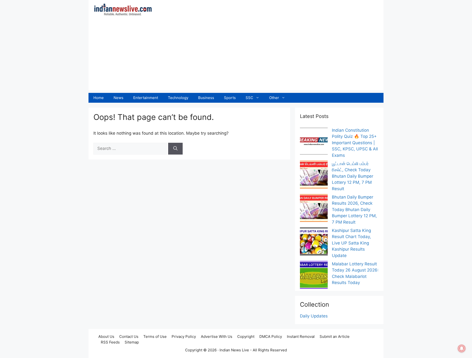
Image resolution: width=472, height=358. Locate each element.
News (118, 97)
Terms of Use (155, 336)
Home (98, 97)
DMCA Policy (270, 336)
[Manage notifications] (462, 348)
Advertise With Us (216, 336)
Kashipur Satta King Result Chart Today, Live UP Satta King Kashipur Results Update (351, 243)
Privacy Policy (184, 336)
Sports (230, 97)
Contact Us (128, 336)
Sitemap (132, 342)
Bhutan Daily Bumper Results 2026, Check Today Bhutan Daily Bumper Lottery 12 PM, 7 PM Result (354, 210)
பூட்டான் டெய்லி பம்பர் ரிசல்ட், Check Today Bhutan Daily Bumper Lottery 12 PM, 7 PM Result (352, 176)
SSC (249, 97)
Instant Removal (301, 336)
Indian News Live (234, 350)
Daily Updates (314, 316)
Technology (178, 97)
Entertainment (145, 97)
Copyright (245, 336)
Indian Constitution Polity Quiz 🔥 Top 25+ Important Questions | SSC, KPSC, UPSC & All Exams (355, 143)
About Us (106, 336)
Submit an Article (335, 336)
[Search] (175, 149)
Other (274, 97)
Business (206, 97)
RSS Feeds (110, 342)
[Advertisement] (236, 56)
